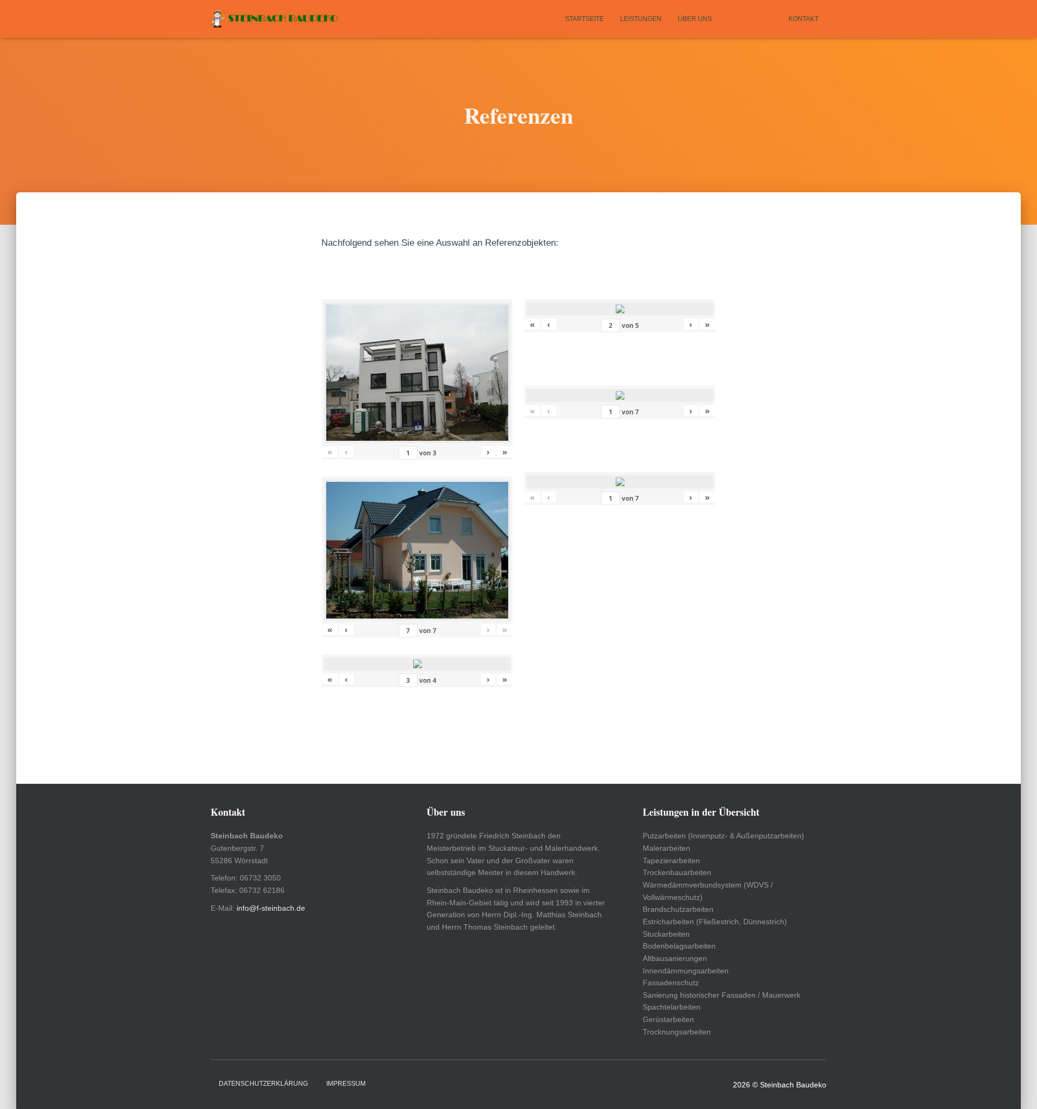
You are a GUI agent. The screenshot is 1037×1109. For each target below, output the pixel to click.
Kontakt (803, 19)
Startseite (584, 19)
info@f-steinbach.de (271, 908)
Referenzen (750, 19)
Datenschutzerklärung (263, 1083)
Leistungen (641, 19)
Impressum (346, 1083)
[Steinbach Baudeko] (274, 19)
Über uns (695, 19)
